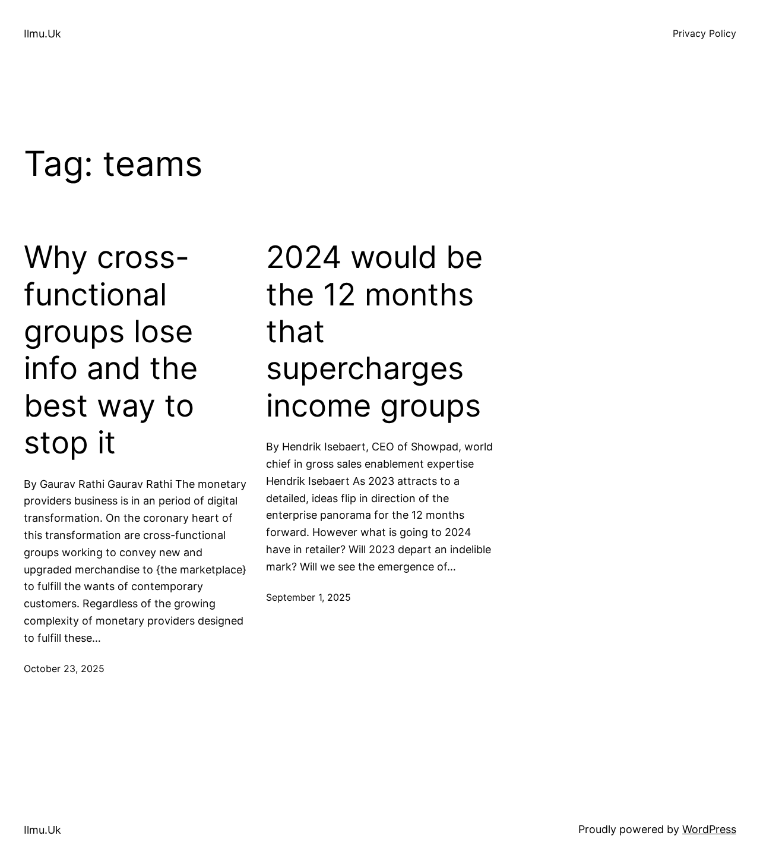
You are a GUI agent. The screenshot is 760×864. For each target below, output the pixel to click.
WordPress (709, 829)
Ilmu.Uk (42, 33)
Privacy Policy (704, 33)
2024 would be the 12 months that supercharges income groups (374, 331)
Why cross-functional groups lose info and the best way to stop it (111, 350)
